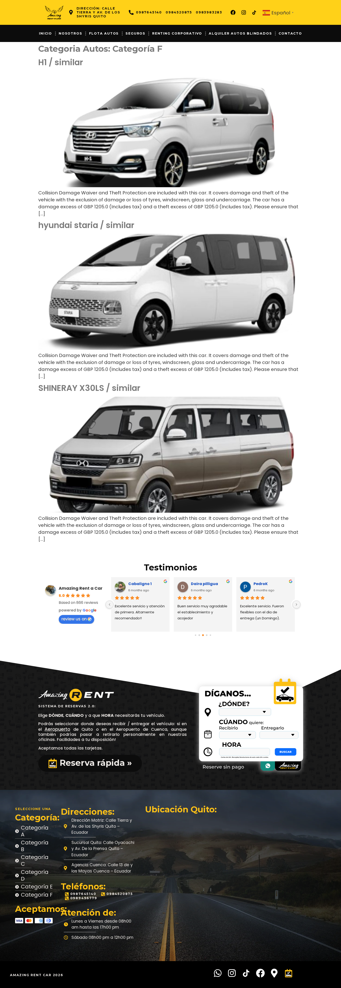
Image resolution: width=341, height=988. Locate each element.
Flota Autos (104, 33)
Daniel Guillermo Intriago (272, 583)
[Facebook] (233, 12)
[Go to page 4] (207, 635)
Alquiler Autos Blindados (240, 33)
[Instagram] (243, 12)
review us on (74, 619)
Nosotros (70, 33)
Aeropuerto (57, 729)
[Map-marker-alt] (274, 973)
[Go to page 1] (195, 635)
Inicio (45, 33)
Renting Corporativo (177, 33)
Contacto (290, 33)
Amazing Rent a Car (81, 588)
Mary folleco (140, 583)
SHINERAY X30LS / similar (89, 388)
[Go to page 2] (199, 635)
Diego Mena (202, 583)
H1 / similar (60, 62)
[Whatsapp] (217, 973)
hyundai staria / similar (86, 225)
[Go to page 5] (210, 635)
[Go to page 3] (203, 635)
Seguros (135, 33)
